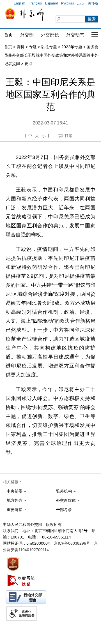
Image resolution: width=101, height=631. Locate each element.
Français (35, 3)
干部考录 (64, 509)
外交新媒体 (66, 500)
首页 (8, 35)
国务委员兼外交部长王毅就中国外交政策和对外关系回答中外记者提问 (51, 55)
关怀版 (93, 3)
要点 (28, 63)
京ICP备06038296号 (72, 543)
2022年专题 (71, 47)
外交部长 (50, 35)
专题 (33, 47)
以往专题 (49, 47)
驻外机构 (64, 491)
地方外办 (14, 500)
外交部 (27, 35)
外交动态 (75, 35)
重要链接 (14, 509)
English (19, 3)
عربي (81, 3)
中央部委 (14, 491)
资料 (20, 47)
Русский (67, 3)
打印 (68, 135)
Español (51, 3)
